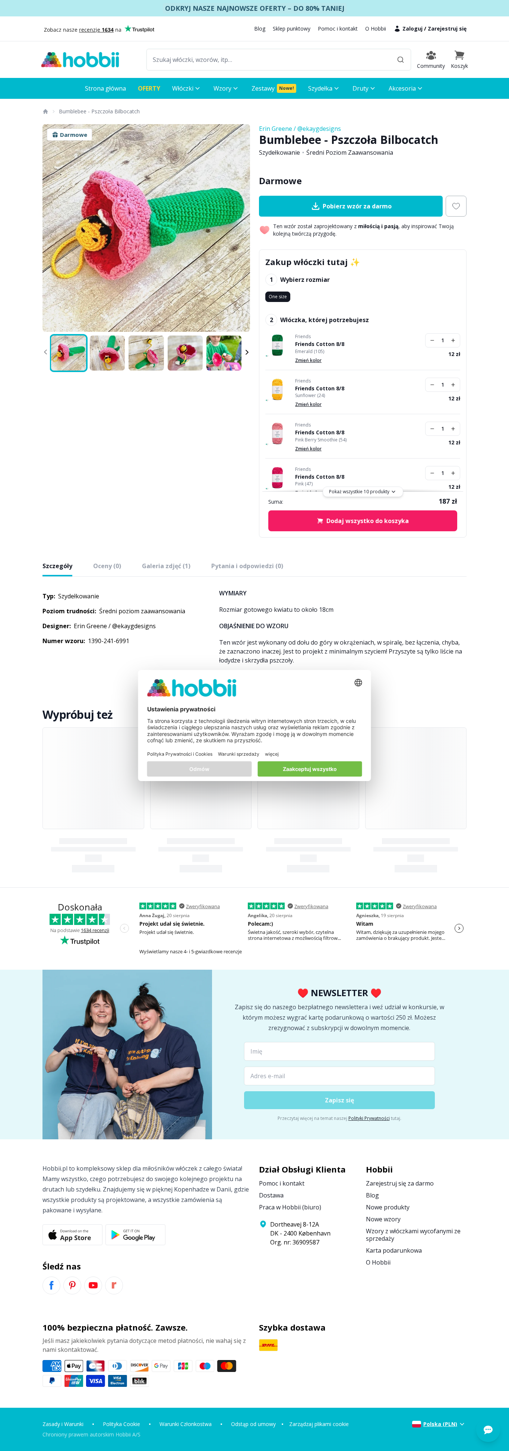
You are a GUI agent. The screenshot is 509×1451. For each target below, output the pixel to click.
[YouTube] (93, 1285)
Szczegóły (57, 566)
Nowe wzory (383, 1219)
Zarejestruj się (447, 28)
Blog (259, 28)
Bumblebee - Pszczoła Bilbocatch (99, 111)
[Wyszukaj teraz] (401, 59)
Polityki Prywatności (369, 1118)
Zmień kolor (308, 360)
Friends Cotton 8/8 (319, 344)
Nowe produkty (388, 1207)
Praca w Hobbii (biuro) (290, 1207)
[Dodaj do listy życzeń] (456, 206)
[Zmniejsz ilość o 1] (432, 340)
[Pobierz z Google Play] (135, 1234)
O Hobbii (375, 28)
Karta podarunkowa (394, 1250)
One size (278, 296)
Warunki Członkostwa (185, 1424)
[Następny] (239, 228)
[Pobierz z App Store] (72, 1234)
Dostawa (271, 1195)
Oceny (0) (107, 566)
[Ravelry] (114, 1285)
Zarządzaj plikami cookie (319, 1424)
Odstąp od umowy (253, 1424)
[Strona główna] (45, 111)
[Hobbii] (80, 59)
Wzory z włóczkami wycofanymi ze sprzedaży (413, 1235)
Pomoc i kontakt (338, 28)
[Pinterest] (72, 1285)
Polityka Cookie (121, 1424)
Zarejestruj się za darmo (400, 1183)
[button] (459, 60)
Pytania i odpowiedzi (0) (247, 566)
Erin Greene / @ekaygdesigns (300, 129)
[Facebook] (51, 1285)
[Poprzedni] (52, 228)
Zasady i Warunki (62, 1424)
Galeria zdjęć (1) (166, 566)
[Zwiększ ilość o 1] (453, 340)
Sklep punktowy (291, 28)
